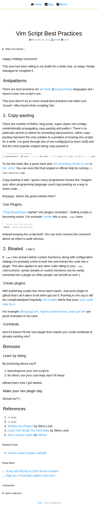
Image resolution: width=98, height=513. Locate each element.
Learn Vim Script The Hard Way (28, 430)
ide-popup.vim (29, 311)
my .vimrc (9, 168)
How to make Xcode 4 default (27, 453)
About (63, 4)
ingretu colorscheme (53, 311)
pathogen (20, 212)
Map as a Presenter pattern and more (30, 475)
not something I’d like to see (71, 163)
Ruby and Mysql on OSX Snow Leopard (32, 471)
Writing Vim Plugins (20, 426)
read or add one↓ (13, 493)
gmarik (56, 39)
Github (42, 435)
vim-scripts (50, 299)
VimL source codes (20, 435)
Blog (50, 4)
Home (38, 4)
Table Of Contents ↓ (15, 49)
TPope (7, 212)
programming (63, 89)
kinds (47, 89)
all (41, 89)
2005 (40, 503)
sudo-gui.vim (77, 311)
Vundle (47, 216)
